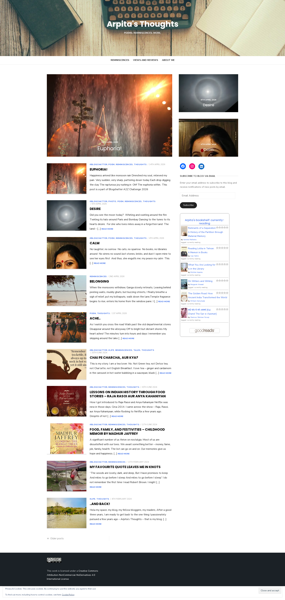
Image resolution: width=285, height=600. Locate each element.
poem (111, 164)
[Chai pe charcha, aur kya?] (66, 364)
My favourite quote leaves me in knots (125, 467)
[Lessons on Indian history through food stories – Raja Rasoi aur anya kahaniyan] (66, 401)
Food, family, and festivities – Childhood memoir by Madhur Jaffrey (127, 431)
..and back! (100, 504)
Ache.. (95, 318)
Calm (94, 243)
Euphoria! (98, 169)
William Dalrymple (197, 301)
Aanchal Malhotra (189, 239)
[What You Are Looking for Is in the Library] (184, 271)
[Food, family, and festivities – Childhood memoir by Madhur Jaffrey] (66, 439)
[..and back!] (66, 513)
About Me (168, 60)
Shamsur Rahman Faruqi (199, 317)
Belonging (99, 281)
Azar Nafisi (194, 256)
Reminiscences (120, 60)
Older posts (57, 538)
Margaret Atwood (197, 284)
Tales (136, 350)
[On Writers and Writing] (184, 288)
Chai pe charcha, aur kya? (114, 357)
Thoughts (140, 164)
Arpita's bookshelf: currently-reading (204, 221)
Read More (107, 229)
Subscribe (188, 205)
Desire (95, 208)
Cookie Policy (68, 594)
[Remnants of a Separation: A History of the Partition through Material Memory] (184, 235)
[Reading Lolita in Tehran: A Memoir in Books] (184, 255)
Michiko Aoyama (196, 272)
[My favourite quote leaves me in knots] (66, 476)
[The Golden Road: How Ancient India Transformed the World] (184, 300)
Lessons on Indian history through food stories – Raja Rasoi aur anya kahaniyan (128, 394)
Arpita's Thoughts (142, 24)
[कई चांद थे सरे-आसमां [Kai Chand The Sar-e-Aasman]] (184, 317)
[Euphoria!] (109, 115)
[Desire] (208, 93)
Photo (112, 201)
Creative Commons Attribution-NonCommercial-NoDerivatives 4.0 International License (72, 575)
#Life (111, 350)
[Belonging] (66, 290)
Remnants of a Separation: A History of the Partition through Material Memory (205, 232)
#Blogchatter (98, 164)
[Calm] (208, 138)
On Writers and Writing (200, 281)
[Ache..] (66, 327)
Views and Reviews (145, 60)
